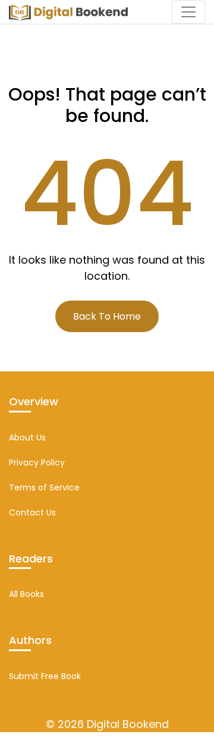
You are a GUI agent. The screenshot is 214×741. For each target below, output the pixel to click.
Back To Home (107, 316)
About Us (27, 437)
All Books (26, 594)
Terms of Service (44, 487)
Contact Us (32, 512)
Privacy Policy (37, 462)
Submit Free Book (45, 676)
